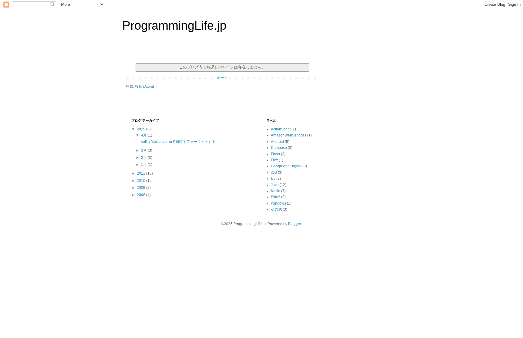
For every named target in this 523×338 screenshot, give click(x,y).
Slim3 (275, 197)
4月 (144, 135)
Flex (274, 160)
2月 (144, 158)
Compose (279, 148)
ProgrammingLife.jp (174, 25)
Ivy (273, 178)
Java (275, 185)
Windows (278, 203)
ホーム (222, 78)
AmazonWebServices (288, 135)
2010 (141, 181)
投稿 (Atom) (144, 86)
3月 (144, 150)
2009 (141, 187)
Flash (275, 154)
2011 (141, 173)
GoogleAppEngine (286, 166)
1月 (144, 164)
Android (277, 141)
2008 (141, 195)
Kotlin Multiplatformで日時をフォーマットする (177, 141)
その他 (276, 209)
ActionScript (281, 129)
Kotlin (275, 191)
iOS (274, 172)
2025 (141, 129)
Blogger (294, 224)
